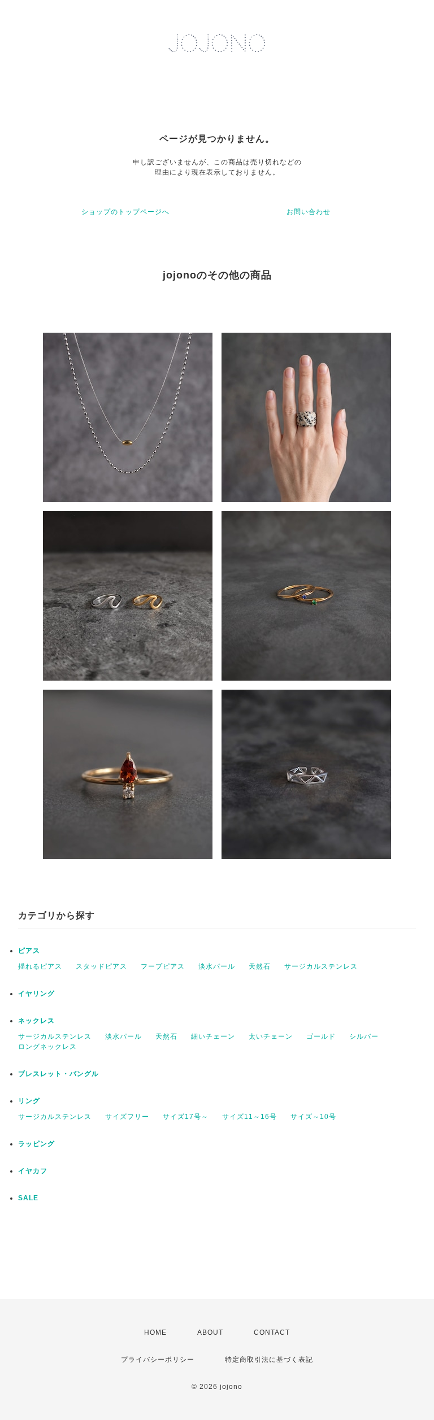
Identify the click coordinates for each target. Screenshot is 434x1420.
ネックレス (36, 1021)
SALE (28, 1198)
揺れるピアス (40, 966)
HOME (155, 1332)
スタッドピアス (101, 966)
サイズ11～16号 (249, 1117)
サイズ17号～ (186, 1117)
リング (29, 1101)
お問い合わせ (309, 212)
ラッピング (36, 1144)
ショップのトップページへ (125, 212)
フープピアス (163, 966)
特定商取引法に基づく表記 (269, 1360)
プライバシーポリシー (157, 1360)
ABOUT (210, 1332)
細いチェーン (213, 1036)
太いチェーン (271, 1036)
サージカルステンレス (321, 966)
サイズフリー (127, 1117)
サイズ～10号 (313, 1117)
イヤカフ (32, 1171)
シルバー (364, 1036)
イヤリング (36, 994)
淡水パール (216, 966)
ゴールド (321, 1036)
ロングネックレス (47, 1047)
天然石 (260, 966)
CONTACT (272, 1332)
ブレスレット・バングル (58, 1074)
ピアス (29, 951)
